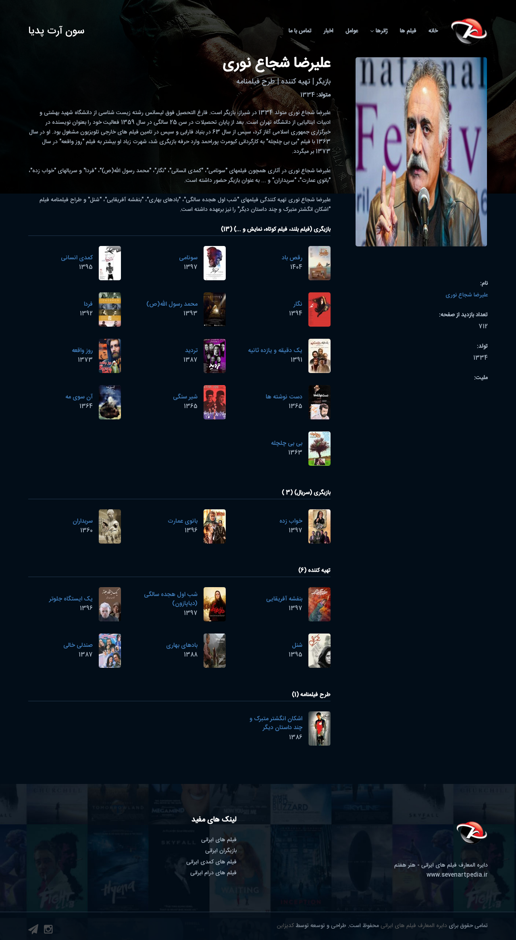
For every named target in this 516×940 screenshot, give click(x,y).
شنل (297, 645)
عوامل (351, 31)
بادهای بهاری (182, 645)
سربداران (83, 521)
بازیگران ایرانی (221, 851)
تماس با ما (300, 31)
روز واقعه (82, 351)
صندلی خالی (78, 645)
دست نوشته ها (284, 397)
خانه (433, 31)
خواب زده (290, 521)
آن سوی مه (79, 397)
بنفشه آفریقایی (284, 599)
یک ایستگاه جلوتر (71, 599)
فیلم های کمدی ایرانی (211, 862)
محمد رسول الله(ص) (172, 304)
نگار (297, 304)
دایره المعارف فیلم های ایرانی (414, 926)
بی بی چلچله (286, 443)
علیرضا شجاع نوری (466, 295)
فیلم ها (408, 31)
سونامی (188, 258)
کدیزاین (285, 926)
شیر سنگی (185, 397)
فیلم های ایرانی (219, 840)
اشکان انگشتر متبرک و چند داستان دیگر (276, 723)
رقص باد (292, 258)
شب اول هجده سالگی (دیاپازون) (171, 599)
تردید (191, 351)
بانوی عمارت (183, 521)
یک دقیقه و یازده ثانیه (275, 351)
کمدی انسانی (77, 258)
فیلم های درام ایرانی (213, 873)
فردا (88, 304)
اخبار (328, 31)
